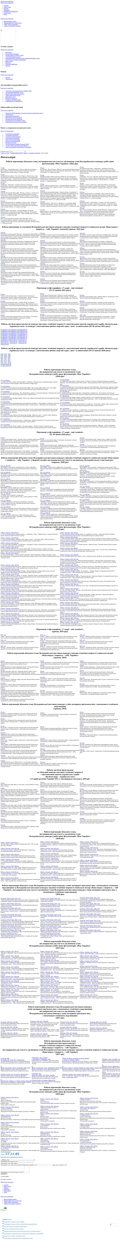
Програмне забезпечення (12, 116)
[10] (2, 358)
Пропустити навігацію (7, 1)
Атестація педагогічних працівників (16, 59)
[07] (2, 357)
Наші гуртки (7, 7)
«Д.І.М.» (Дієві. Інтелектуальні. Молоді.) (17, 145)
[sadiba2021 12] (22, 334)
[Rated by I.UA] (113, 1225)
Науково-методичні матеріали (14, 119)
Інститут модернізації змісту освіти (14, 1228)
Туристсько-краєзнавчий (12, 138)
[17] (5, 361)
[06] (9, 355)
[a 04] (9, 364)
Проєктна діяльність (11, 98)
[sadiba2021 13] (5, 335)
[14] (5, 360)
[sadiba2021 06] (22, 331)
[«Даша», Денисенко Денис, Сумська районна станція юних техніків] (89, 952)
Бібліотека (7, 10)
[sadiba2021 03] (22, 329)
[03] (9, 354)
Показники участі (10, 97)
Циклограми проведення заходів (15, 94)
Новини (6, 8)
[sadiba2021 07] (5, 332)
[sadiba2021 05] (14, 331)
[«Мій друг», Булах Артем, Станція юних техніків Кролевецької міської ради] (82, 749)
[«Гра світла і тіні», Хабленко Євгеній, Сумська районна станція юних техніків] (10, 972)
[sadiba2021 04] (5, 331)
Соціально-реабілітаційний (13, 136)
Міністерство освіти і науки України (14, 1221)
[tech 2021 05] (22, 341)
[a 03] (6, 364)
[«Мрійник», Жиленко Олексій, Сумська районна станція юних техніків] (89, 961)
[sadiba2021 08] (14, 332)
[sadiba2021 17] (14, 337)
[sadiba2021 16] (5, 337)
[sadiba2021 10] (5, 334)
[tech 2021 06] (5, 343)
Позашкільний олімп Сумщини (19, 153)
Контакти (8, 62)
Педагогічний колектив (12, 54)
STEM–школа (9, 114)
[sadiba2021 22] (5, 340)
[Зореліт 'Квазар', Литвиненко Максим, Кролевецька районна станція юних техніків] (43, 1080)
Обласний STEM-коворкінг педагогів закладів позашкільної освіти (24, 113)
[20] (5, 363)
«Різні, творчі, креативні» (11, 24)
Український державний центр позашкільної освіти (18, 1238)
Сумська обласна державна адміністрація (15, 1226)
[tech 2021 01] (14, 340)
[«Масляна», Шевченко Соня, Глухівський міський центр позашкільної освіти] (9, 951)
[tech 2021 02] (22, 340)
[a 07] (9, 365)
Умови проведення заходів (13, 95)
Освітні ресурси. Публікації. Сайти (15, 120)
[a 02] (2, 364)
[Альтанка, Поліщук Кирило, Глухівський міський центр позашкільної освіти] (69, 1022)
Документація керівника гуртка (14, 92)
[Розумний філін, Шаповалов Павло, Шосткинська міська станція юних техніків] (9, 1022)
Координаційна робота (10, 21)
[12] (9, 358)
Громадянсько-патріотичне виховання (16, 122)
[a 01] (9, 363)
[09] (9, 357)
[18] (9, 361)
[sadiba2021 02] (14, 329)
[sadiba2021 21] (22, 338)
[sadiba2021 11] (14, 334)
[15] (9, 360)
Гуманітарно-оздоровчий (12, 134)
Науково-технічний (11, 142)
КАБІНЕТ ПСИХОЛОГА (11, 11)
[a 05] (2, 365)
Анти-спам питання (19, 1165)
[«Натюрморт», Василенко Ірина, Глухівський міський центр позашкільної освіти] (10, 981)
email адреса (9, 1163)
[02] (5, 354)
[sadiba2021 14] (14, 335)
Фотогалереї (7, 13)
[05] (5, 355)
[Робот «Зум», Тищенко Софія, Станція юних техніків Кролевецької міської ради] (3, 738)
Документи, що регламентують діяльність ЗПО (19, 91)
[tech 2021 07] (14, 343)
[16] (2, 361)
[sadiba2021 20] (14, 338)
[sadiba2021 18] (22, 337)
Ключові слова (5, 151)
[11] (5, 358)
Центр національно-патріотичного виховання (18, 147)
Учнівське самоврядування (13, 99)
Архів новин (9, 79)
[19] (2, 363)
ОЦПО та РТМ (5, 153)
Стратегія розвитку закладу (13, 57)
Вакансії (8, 65)
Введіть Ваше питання (12, 1172)
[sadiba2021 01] (5, 329)
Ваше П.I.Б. (9, 1161)
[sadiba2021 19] (5, 338)
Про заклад (9, 52)
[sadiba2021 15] (22, 335)
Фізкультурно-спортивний (13, 139)
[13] (2, 360)
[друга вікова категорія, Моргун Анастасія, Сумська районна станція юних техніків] (3, 783)
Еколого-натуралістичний (13, 141)
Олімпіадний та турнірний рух (14, 101)
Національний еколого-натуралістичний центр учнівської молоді (22, 1231)
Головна (6, 5)
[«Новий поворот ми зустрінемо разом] (88, 865)
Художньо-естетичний (12, 135)
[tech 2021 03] (5, 341)
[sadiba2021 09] (22, 332)
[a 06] (6, 365)
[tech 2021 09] (5, 344)
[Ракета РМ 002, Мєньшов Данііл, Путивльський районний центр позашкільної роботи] (98, 1022)
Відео (5, 14)
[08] (5, 357)
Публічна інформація (11, 64)
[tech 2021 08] (22, 343)
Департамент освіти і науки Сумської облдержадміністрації (20, 1224)
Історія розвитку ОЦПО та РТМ (14, 55)
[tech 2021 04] (14, 341)
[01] (2, 354)
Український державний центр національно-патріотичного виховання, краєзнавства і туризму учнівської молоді (23, 1235)
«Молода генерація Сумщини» (12, 26)
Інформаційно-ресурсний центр (13, 23)
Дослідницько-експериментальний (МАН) (17, 144)
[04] (2, 355)
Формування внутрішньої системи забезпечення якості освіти (23, 58)
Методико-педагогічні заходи (14, 117)
